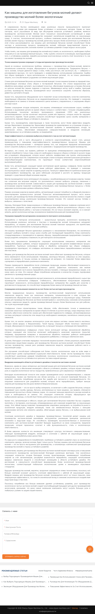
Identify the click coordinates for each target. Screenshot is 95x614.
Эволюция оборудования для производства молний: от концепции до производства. (25, 586)
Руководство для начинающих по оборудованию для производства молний (71, 582)
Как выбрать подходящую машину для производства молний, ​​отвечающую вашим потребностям (25, 582)
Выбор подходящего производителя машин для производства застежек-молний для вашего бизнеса (23, 576)
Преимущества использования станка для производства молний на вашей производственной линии (71, 577)
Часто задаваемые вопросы (63, 571)
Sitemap (74, 608)
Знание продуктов (44, 571)
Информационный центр (83, 571)
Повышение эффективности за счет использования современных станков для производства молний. (71, 586)
